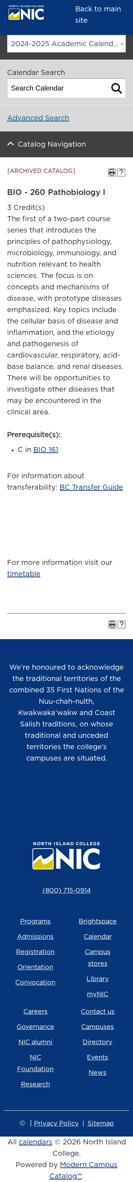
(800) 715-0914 (67, 891)
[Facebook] (56, 794)
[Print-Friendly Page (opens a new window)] (112, 172)
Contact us (98, 1012)
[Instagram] (37, 794)
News (97, 1073)
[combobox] (66, 44)
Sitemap (101, 1124)
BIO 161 (45, 449)
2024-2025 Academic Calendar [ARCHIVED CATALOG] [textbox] (68, 44)
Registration (35, 952)
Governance (35, 1027)
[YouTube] (76, 794)
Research (35, 1085)
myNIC (97, 994)
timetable (23, 574)
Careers (35, 1012)
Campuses (97, 1027)
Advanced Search (38, 118)
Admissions (35, 937)
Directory (97, 1042)
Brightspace (98, 922)
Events (97, 1058)
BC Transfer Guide (91, 487)
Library (98, 979)
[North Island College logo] (30, 14)
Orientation (35, 967)
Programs (35, 922)
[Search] (116, 88)
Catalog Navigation (52, 144)
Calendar (98, 937)
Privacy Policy (56, 1124)
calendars (35, 1142)
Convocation (35, 983)
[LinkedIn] (96, 794)
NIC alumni (35, 1042)
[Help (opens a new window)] (121, 172)
